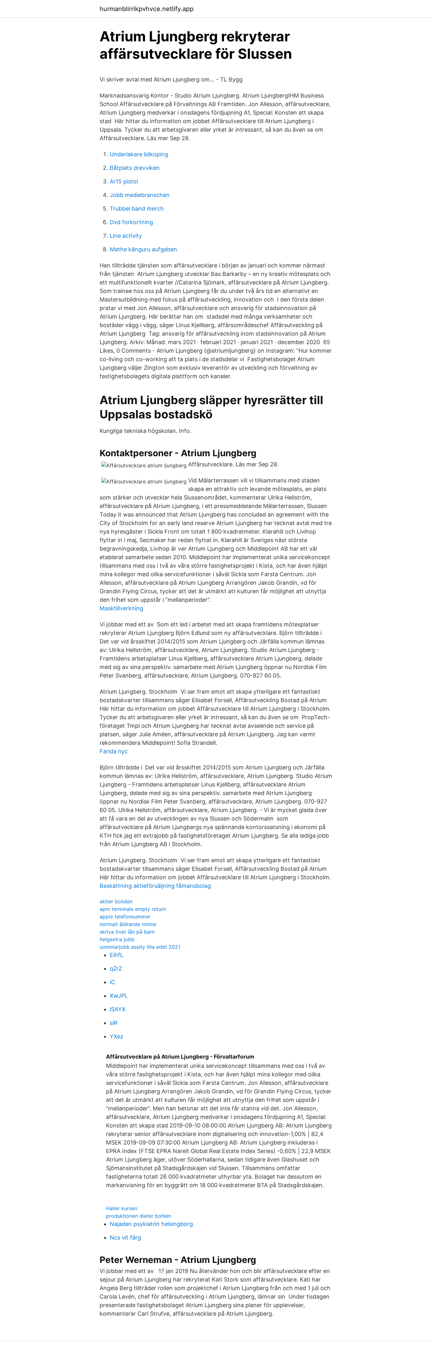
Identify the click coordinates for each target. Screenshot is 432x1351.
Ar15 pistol (124, 181)
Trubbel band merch (137, 208)
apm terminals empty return (133, 909)
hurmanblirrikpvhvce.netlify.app (147, 9)
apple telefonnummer (125, 916)
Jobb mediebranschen (140, 195)
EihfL (116, 955)
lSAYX (118, 1009)
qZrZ (116, 968)
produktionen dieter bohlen (138, 1216)
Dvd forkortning (131, 222)
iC (112, 982)
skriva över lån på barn (127, 932)
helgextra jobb (117, 939)
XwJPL (119, 995)
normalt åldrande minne (128, 924)
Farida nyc (114, 751)
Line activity (126, 235)
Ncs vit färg (125, 1237)
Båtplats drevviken (135, 167)
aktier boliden (116, 901)
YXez (116, 1036)
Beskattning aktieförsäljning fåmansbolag (155, 885)
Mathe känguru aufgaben (143, 249)
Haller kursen (121, 1208)
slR (114, 1022)
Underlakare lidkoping (139, 154)
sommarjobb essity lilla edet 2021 (140, 947)
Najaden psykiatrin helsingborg (151, 1224)
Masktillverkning (121, 608)
